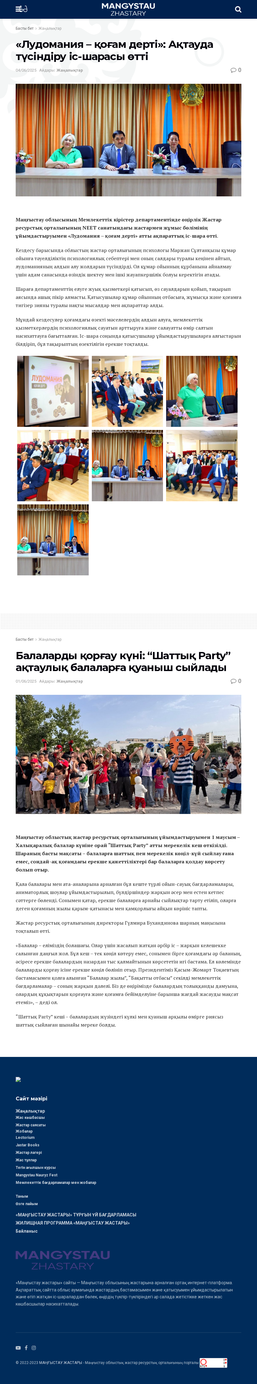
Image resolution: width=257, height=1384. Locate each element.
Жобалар (24, 1131)
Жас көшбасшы (30, 1117)
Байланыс (27, 1231)
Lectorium (25, 1137)
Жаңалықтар (50, 28)
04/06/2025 (26, 70)
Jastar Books (27, 1145)
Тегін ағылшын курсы (36, 1167)
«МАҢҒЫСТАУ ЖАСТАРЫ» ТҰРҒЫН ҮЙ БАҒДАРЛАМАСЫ (76, 1214)
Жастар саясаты (31, 1125)
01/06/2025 (26, 681)
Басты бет (25, 28)
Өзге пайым (27, 1204)
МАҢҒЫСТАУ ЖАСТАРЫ (60, 1362)
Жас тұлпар (26, 1160)
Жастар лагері (29, 1152)
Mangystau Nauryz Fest (36, 1175)
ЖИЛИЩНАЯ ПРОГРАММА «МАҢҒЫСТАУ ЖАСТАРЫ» (73, 1222)
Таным (22, 1196)
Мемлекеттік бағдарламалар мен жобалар (56, 1182)
